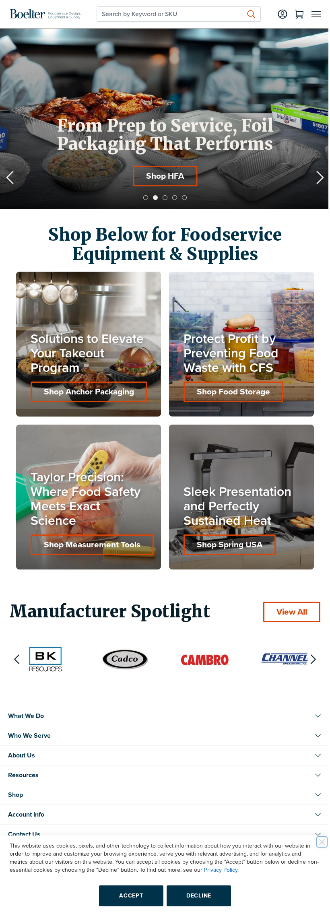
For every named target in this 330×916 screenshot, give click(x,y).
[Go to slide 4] (171, 197)
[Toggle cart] (293, 14)
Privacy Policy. (232, 869)
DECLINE (196, 895)
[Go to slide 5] (181, 197)
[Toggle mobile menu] (310, 14)
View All (285, 606)
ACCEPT (128, 895)
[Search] (245, 14)
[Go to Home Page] (45, 14)
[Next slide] (314, 177)
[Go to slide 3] (162, 197)
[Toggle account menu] (276, 14)
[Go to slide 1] (142, 197)
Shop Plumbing (159, 176)
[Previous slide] (10, 177)
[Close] (316, 842)
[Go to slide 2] (152, 197)
